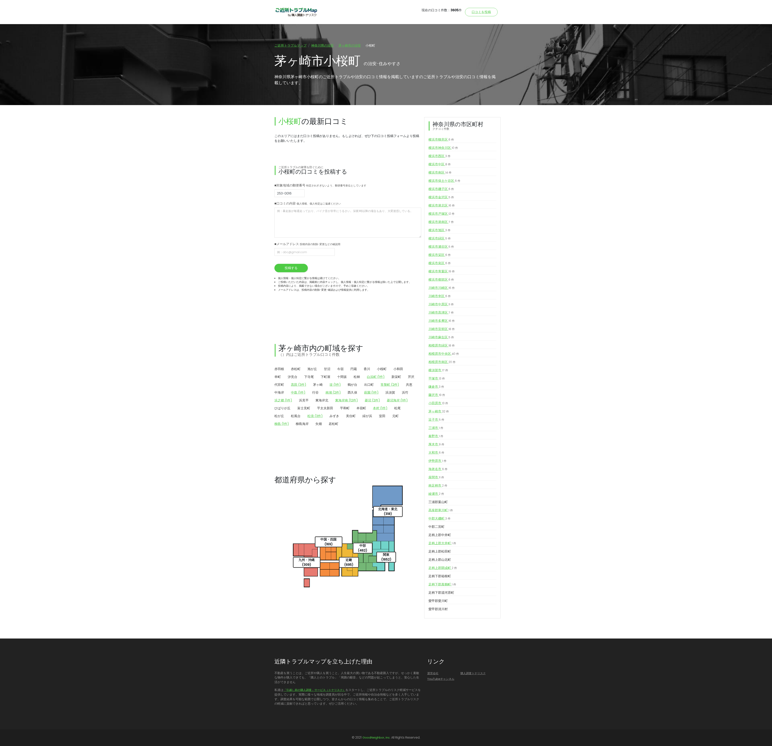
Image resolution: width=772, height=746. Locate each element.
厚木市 (436, 444)
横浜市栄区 (439, 255)
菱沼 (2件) (372, 400)
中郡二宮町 (436, 526)
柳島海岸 (302, 424)
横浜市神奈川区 (443, 147)
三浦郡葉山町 (438, 502)
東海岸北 (321, 400)
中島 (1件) (298, 392)
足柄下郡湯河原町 (441, 592)
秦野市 (435, 436)
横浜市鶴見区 (441, 139)
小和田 (398, 369)
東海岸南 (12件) (346, 400)
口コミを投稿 (481, 12)
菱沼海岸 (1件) (397, 400)
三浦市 (435, 428)
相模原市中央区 (443, 353)
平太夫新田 (325, 408)
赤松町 (296, 369)
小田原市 (438, 403)
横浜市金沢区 (441, 197)
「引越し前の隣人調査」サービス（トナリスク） (314, 690)
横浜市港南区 (441, 222)
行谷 (315, 392)
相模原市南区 (442, 362)
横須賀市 (438, 370)
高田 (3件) (298, 384)
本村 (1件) (380, 408)
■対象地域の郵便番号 (320, 185)
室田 (382, 416)
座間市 (436, 477)
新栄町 (396, 377)
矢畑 (318, 424)
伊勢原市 (437, 460)
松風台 (296, 416)
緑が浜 (367, 416)
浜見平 (304, 400)
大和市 (436, 452)
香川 (367, 369)
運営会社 (432, 673)
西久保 (352, 392)
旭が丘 (312, 369)
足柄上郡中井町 (439, 535)
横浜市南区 (440, 172)
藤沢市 (436, 395)
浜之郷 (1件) (283, 400)
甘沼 (327, 369)
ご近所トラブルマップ (290, 45)
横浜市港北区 (441, 205)
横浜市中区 (439, 164)
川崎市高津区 (441, 312)
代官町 (279, 384)
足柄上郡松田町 (439, 551)
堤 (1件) (335, 384)
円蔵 (353, 369)
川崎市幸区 (439, 296)
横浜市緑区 (439, 238)
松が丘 (279, 416)
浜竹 (405, 392)
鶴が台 (352, 384)
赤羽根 (279, 369)
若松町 (333, 424)
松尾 (397, 408)
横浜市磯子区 (441, 189)
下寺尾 (309, 377)
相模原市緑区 (441, 345)
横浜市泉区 (439, 263)
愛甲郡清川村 (438, 609)
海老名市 (438, 469)
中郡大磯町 (439, 518)
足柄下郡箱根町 (439, 576)
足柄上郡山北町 (439, 559)
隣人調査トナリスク (473, 673)
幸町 (277, 377)
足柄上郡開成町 (442, 568)
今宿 (340, 369)
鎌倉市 (436, 386)
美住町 (351, 416)
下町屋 (325, 377)
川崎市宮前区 (441, 329)
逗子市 (436, 419)
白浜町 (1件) (376, 377)
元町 (395, 416)
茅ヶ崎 (318, 384)
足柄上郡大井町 (442, 543)
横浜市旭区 (439, 230)
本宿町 (361, 408)
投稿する (291, 268)
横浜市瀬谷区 (441, 246)
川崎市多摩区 (441, 320)
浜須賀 (390, 392)
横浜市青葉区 (441, 271)
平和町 (345, 408)
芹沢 (411, 377)
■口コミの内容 (307, 203)
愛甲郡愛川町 (438, 601)
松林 (357, 377)
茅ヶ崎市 (438, 411)
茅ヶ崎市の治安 (349, 45)
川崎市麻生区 (441, 337)
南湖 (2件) (333, 392)
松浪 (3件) (315, 416)
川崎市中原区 (441, 304)
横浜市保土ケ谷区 (444, 180)
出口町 (369, 384)
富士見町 (303, 408)
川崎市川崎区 (441, 288)
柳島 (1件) (281, 424)
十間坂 (342, 377)
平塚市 (436, 378)
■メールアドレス (307, 244)
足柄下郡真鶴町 (442, 584)
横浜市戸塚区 (441, 213)
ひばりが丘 (282, 408)
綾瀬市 (436, 493)
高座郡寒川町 (440, 510)
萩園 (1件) (371, 392)
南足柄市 (437, 485)
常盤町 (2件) (390, 384)
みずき (334, 416)
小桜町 (382, 369)
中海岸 (279, 392)
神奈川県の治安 (322, 45)
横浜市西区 (439, 156)
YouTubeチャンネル (440, 679)
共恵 (409, 384)
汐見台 (292, 377)
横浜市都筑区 (441, 279)
